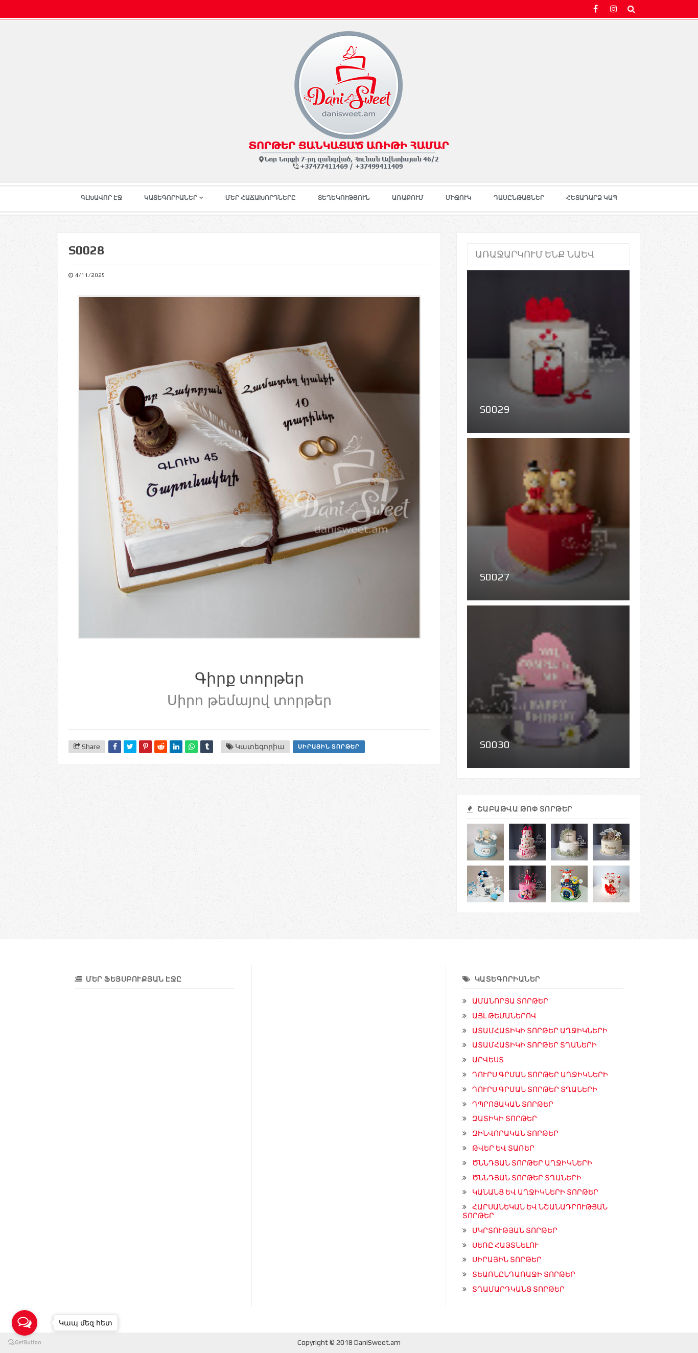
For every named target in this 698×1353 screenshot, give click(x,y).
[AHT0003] (485, 884)
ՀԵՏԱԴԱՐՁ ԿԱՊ (592, 197)
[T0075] (569, 884)
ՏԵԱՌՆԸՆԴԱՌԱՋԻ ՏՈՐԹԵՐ (523, 1274)
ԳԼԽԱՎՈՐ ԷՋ (101, 197)
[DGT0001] (485, 842)
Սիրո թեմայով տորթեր (249, 700)
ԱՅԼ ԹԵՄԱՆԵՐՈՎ (504, 1016)
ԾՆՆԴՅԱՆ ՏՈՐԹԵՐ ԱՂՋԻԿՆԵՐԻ (532, 1163)
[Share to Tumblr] (206, 746)
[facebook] (595, 9)
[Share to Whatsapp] (191, 746)
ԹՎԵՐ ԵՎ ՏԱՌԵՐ (503, 1148)
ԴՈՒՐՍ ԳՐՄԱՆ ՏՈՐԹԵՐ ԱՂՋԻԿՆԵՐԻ (540, 1074)
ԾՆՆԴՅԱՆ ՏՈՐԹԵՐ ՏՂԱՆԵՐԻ (526, 1178)
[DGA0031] (611, 842)
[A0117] (611, 884)
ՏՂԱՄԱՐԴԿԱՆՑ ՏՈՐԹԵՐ (518, 1289)
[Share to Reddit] (160, 746)
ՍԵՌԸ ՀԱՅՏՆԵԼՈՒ (505, 1245)
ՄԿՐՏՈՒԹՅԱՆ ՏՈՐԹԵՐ (514, 1230)
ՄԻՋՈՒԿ (459, 197)
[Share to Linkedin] (176, 746)
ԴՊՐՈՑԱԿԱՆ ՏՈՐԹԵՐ (512, 1104)
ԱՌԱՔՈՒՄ (408, 197)
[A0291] (527, 842)
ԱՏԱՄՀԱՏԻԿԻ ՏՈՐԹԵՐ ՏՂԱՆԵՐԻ (534, 1045)
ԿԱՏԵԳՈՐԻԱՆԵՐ (170, 197)
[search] (631, 9)
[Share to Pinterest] (145, 746)
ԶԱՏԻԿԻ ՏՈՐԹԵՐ (504, 1118)
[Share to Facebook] (114, 746)
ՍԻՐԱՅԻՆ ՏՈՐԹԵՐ (329, 746)
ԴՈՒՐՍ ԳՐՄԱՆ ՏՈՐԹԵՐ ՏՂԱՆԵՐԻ (534, 1089)
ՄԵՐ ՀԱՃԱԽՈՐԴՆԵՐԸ (260, 197)
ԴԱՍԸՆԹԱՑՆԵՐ (519, 197)
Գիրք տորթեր (249, 678)
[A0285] (527, 884)
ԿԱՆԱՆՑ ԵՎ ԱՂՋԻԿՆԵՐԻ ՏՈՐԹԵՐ (535, 1192)
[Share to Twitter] (130, 746)
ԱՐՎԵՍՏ (488, 1060)
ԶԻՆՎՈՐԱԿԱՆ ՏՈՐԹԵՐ (515, 1133)
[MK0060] (569, 842)
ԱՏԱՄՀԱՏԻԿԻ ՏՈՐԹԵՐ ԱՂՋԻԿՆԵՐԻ (540, 1031)
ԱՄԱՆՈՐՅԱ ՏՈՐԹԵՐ (510, 1001)
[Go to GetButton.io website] (24, 1342)
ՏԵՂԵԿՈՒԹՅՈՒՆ (344, 197)
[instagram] (613, 9)
